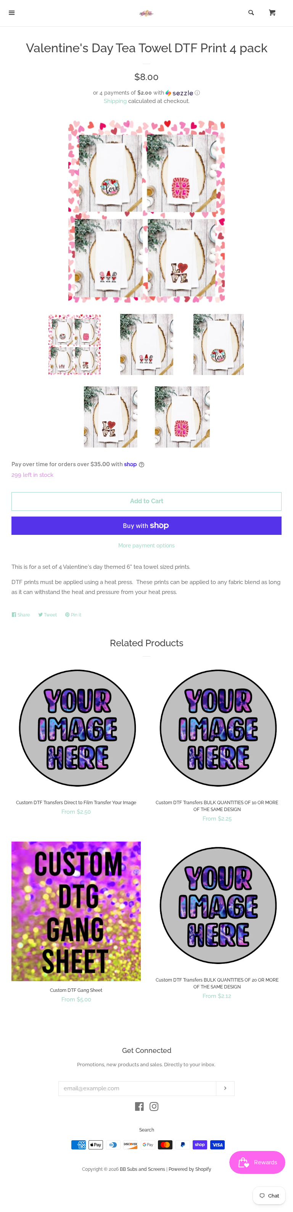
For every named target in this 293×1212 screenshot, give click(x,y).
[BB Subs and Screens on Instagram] (154, 1108)
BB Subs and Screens (142, 1169)
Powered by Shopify (190, 1169)
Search (146, 1130)
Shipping (115, 101)
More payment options (146, 545)
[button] (146, 93)
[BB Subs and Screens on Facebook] (139, 1108)
